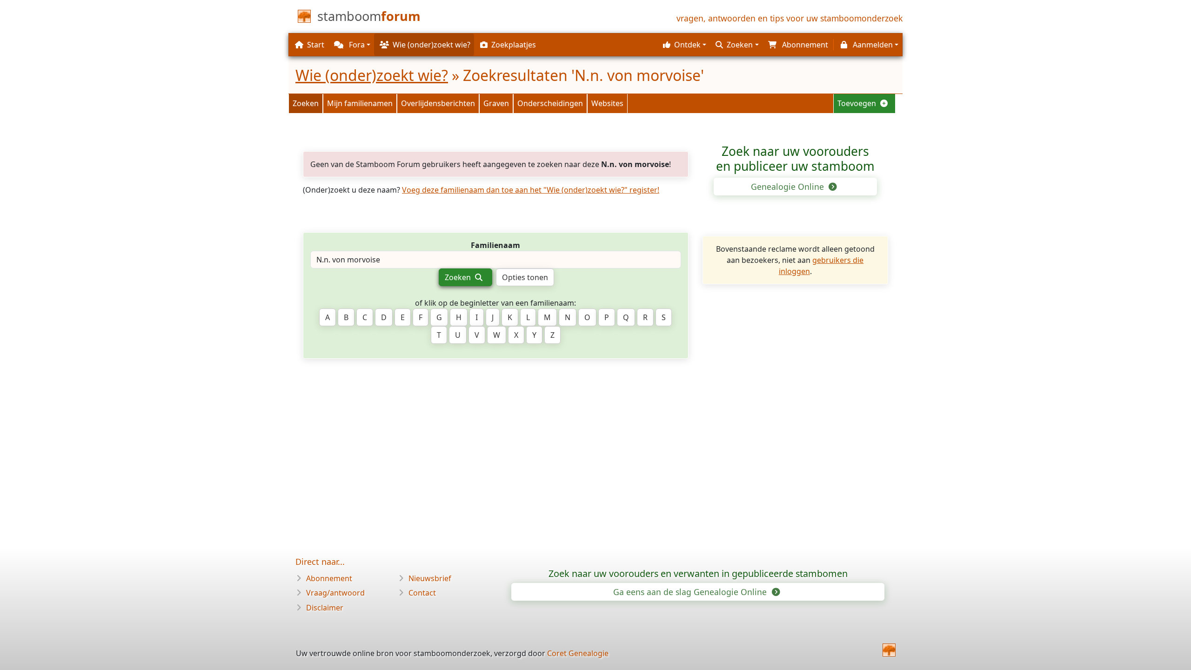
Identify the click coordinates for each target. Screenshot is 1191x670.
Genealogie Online (788, 186)
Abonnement (329, 578)
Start (315, 45)
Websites (607, 103)
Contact (422, 593)
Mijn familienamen (360, 103)
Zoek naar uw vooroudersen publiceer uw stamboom (795, 158)
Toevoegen (857, 103)
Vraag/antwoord (335, 593)
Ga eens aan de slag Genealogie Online (691, 591)
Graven (496, 103)
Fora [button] (356, 45)
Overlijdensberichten (438, 103)
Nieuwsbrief (429, 578)
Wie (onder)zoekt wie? (371, 75)
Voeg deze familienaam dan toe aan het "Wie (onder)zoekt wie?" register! (530, 190)
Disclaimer (324, 608)
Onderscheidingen (550, 103)
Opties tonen (525, 277)
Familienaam (495, 245)
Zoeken (306, 103)
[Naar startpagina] (889, 650)
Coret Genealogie (578, 653)
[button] (683, 45)
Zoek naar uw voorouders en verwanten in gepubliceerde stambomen (698, 573)
